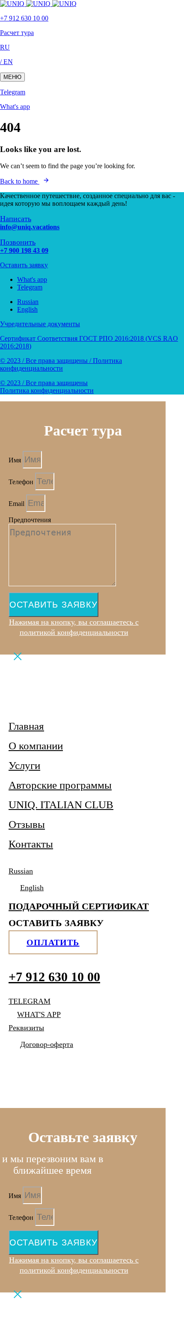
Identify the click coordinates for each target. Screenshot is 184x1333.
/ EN (6, 61)
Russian (28, 301)
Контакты (31, 844)
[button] (12, 77)
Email (17, 503)
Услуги (24, 765)
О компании (36, 745)
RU (5, 47)
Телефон (22, 481)
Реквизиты (26, 1027)
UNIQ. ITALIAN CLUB (61, 804)
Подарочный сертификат (79, 906)
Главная (26, 726)
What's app (15, 106)
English (27, 309)
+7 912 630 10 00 (24, 18)
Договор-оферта (46, 1044)
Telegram (12, 92)
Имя (16, 460)
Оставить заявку (24, 265)
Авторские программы (60, 785)
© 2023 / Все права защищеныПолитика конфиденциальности (47, 386)
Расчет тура (17, 32)
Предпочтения (30, 519)
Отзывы (27, 824)
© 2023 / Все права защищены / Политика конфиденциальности (61, 364)
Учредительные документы (40, 323)
